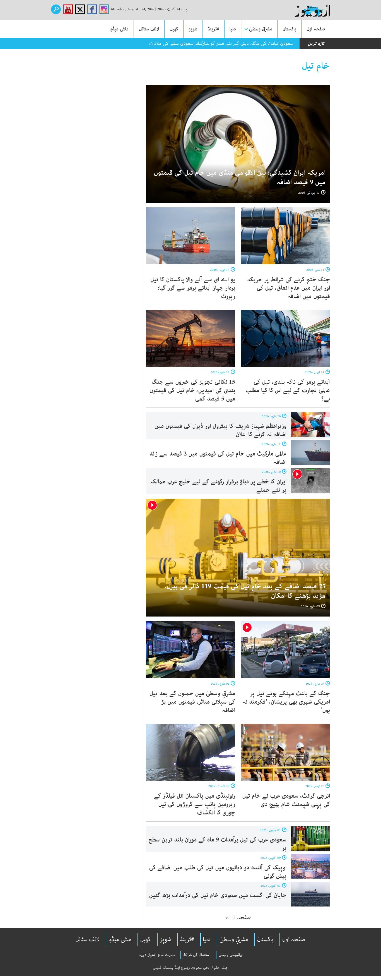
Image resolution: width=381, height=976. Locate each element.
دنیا (233, 29)
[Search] (56, 9)
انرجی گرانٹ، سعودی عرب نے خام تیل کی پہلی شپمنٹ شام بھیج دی (286, 800)
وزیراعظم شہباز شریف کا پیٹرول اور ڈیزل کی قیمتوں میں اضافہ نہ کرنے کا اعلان (220, 430)
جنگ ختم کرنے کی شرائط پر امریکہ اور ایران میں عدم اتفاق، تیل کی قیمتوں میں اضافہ (288, 288)
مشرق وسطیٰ (260, 29)
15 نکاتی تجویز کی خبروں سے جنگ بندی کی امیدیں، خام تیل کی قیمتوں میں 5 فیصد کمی (192, 390)
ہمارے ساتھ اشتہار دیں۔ (157, 955)
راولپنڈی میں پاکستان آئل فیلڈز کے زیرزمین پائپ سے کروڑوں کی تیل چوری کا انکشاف (194, 804)
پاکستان (289, 29)
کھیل (174, 29)
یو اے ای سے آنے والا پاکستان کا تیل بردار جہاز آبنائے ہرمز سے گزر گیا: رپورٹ (192, 288)
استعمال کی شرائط (196, 955)
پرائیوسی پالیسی (230, 955)
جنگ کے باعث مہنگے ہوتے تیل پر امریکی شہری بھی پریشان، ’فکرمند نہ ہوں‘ (286, 702)
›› (227, 917)
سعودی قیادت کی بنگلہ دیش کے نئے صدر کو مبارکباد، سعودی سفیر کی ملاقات (221, 43)
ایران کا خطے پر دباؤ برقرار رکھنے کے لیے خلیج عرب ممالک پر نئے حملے (218, 486)
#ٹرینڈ (213, 29)
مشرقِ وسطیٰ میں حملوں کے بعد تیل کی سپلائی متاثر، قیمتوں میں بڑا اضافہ (192, 702)
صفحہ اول (316, 29)
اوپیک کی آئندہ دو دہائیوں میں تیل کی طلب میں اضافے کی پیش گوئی (217, 872)
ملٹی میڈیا (119, 29)
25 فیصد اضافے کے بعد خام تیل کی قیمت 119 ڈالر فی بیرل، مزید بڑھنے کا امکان (245, 591)
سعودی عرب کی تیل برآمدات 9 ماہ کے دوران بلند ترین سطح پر (217, 844)
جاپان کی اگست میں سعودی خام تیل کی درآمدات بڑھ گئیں (217, 895)
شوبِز (165, 939)
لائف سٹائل (149, 29)
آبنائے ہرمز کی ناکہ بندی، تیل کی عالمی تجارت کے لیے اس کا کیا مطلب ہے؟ (287, 390)
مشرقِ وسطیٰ (234, 939)
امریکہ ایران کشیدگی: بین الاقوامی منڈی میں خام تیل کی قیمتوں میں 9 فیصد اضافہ (239, 178)
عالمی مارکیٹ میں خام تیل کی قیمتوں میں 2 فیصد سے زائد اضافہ (217, 458)
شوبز (193, 29)
